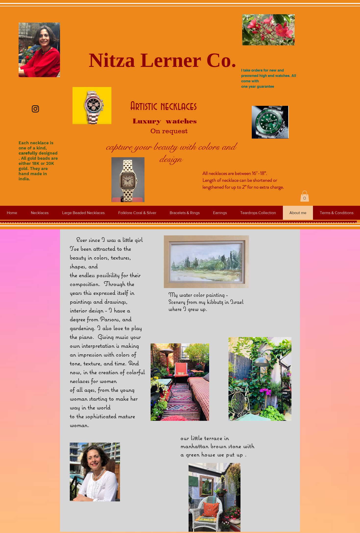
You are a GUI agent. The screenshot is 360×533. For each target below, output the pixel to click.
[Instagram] (35, 109)
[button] (304, 196)
